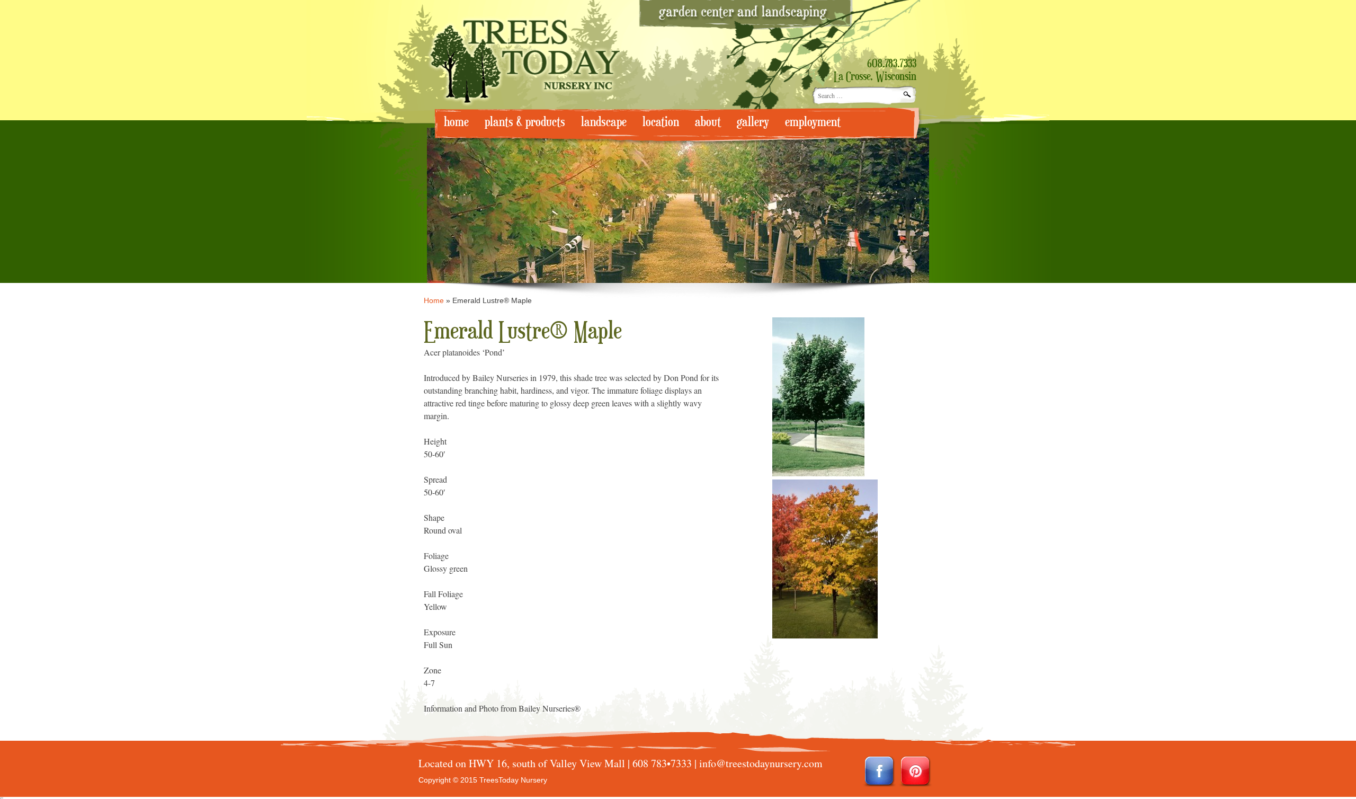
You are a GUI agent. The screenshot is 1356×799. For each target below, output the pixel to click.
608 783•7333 (662, 763)
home (456, 122)
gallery (753, 122)
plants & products (525, 122)
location (661, 122)
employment (813, 122)
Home (434, 300)
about (708, 122)
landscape (604, 122)
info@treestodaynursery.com (761, 763)
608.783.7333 (891, 64)
